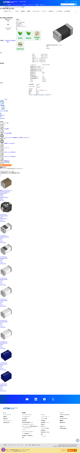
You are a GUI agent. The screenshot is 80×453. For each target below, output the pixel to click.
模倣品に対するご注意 (36, 444)
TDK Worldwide (73, 1)
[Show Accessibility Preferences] (3, 450)
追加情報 (63, 450)
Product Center (22, 1)
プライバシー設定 (28, 444)
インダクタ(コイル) (11, 6)
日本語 (66, 1)
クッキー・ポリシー (20, 444)
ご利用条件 (5, 444)
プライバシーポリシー (12, 444)
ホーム (4, 6)
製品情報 (6, 6)
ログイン (42, 94)
